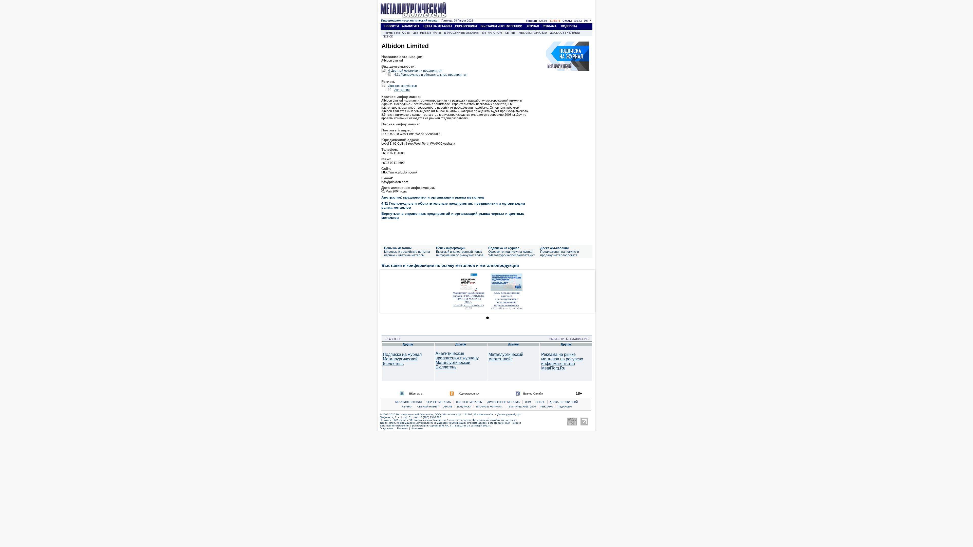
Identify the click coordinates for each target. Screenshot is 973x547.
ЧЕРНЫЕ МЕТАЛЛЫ (397, 32)
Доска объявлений (554, 248)
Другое (408, 344)
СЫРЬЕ (510, 32)
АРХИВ (447, 406)
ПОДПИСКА (569, 26)
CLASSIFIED (391, 339)
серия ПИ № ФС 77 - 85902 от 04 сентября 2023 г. (460, 425)
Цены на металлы (397, 248)
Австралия (402, 90)
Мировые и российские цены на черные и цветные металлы (407, 253)
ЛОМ (528, 402)
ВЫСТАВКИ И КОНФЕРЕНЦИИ (501, 26)
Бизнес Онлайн (533, 393)
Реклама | (404, 428)
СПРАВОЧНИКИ (466, 26)
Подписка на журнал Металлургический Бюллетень (402, 359)
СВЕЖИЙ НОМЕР (428, 406)
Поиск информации (450, 248)
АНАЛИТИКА (411, 26)
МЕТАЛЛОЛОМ (492, 32)
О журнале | (388, 428)
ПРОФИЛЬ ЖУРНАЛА (489, 406)
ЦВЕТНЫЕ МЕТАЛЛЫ (427, 32)
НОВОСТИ (391, 26)
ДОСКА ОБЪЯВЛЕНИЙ (565, 32)
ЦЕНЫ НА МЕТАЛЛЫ (437, 26)
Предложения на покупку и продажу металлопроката (559, 253)
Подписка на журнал (503, 248)
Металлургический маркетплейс (506, 356)
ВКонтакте (415, 393)
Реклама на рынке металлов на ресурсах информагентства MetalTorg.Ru (562, 361)
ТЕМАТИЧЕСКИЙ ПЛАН (521, 406)
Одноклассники (469, 393)
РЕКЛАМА (549, 26)
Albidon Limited (405, 45)
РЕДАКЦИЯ (565, 406)
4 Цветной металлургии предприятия (415, 70)
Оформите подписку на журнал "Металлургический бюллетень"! (511, 253)
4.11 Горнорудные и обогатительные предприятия (430, 74)
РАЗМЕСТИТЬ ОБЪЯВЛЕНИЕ (570, 339)
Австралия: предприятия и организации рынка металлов (432, 197)
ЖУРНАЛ (533, 26)
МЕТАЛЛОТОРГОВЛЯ (533, 32)
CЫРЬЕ (540, 402)
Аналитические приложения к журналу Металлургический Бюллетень (457, 360)
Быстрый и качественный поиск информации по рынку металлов (459, 253)
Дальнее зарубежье (402, 86)
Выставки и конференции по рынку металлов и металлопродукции (450, 265)
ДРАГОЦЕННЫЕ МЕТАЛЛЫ (461, 32)
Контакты (417, 428)
